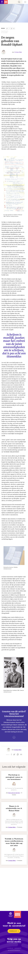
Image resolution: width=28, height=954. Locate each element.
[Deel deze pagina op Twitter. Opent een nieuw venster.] (7, 28)
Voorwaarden (17, 948)
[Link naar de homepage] (4, 2)
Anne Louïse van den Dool (14, 793)
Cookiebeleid (10, 948)
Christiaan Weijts (18, 52)
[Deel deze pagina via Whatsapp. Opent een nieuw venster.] (11, 28)
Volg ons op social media (14, 940)
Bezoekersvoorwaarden (14, 950)
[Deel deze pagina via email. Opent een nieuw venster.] (21, 755)
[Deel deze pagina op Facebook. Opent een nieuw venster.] (9, 28)
